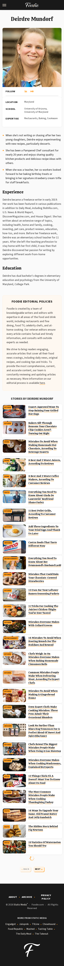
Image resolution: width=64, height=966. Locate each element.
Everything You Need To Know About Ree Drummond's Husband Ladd (44, 562)
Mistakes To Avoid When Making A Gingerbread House (43, 694)
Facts (6, 492)
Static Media (20, 904)
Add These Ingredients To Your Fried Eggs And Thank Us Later (44, 530)
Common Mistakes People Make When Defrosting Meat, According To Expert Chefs (43, 677)
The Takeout (41, 933)
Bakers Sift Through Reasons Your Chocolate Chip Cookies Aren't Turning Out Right (42, 428)
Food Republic (15, 929)
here (42, 383)
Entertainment (10, 559)
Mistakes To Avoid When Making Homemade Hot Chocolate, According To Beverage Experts (43, 447)
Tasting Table (45, 929)
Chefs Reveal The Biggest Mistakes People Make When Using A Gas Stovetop (44, 748)
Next (38, 869)
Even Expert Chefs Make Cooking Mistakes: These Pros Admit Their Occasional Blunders (43, 712)
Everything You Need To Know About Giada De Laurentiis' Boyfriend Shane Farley (42, 497)
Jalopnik (24, 924)
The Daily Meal (23, 933)
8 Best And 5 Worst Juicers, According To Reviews (44, 462)
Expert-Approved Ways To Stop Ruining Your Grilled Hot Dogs (43, 410)
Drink (6, 442)
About (13, 897)
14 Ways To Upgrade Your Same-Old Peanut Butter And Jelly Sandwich (43, 814)
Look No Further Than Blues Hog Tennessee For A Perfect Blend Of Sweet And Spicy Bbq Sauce (44, 731)
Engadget (10, 924)
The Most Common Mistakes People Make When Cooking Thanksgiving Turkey (41, 797)
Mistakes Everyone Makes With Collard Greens (43, 623)
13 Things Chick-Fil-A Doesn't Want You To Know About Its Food (44, 779)
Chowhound (49, 924)
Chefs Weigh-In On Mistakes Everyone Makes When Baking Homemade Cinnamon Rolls (43, 659)
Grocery (7, 527)
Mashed (30, 929)
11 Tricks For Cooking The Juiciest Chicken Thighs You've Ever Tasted (43, 609)
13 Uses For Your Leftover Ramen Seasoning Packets (43, 591)
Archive (27, 897)
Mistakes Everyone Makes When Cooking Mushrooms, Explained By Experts (44, 763)
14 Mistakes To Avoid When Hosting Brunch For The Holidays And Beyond (44, 641)
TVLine (35, 924)
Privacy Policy (46, 897)
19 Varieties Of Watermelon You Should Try (44, 844)
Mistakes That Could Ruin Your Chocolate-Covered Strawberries (43, 578)
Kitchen (7, 407)
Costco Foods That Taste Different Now (42, 544)
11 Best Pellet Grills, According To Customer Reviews (42, 514)
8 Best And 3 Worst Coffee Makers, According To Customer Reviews (43, 479)
